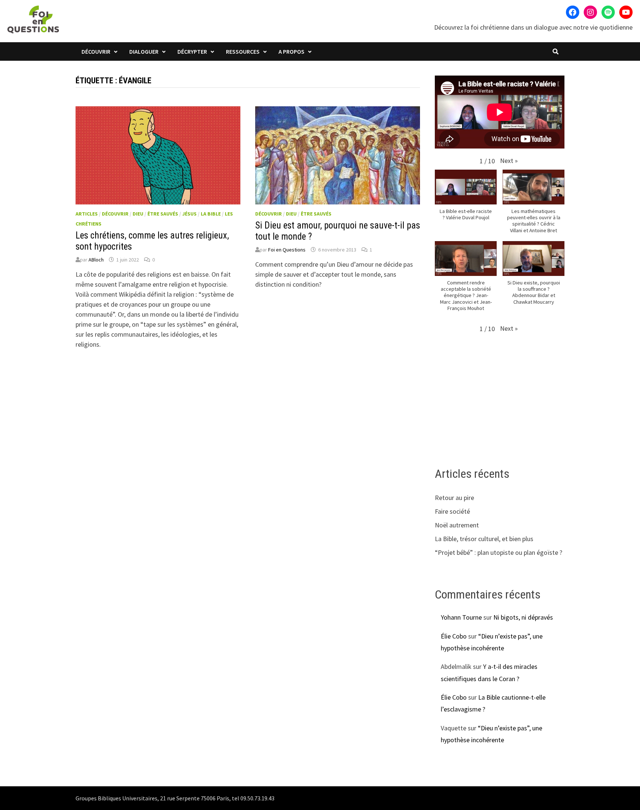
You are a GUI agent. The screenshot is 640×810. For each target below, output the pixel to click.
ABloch (96, 259)
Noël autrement (457, 525)
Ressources (243, 51)
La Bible (211, 213)
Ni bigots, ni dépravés (523, 617)
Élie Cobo (454, 636)
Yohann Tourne (461, 617)
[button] (508, 161)
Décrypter (192, 51)
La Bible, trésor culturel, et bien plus (484, 538)
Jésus (189, 213)
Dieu (138, 213)
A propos (291, 51)
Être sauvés (162, 213)
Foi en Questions (287, 249)
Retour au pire (454, 497)
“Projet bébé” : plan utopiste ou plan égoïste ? (498, 552)
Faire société (452, 511)
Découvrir (95, 51)
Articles (87, 213)
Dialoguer (144, 51)
